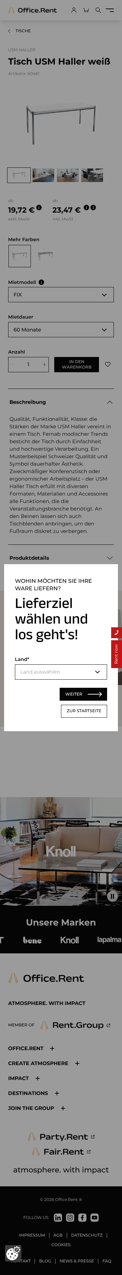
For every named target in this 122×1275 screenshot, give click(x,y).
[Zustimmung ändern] (13, 1253)
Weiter (73, 694)
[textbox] (61, 672)
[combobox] (61, 672)
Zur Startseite (84, 711)
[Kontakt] (116, 632)
